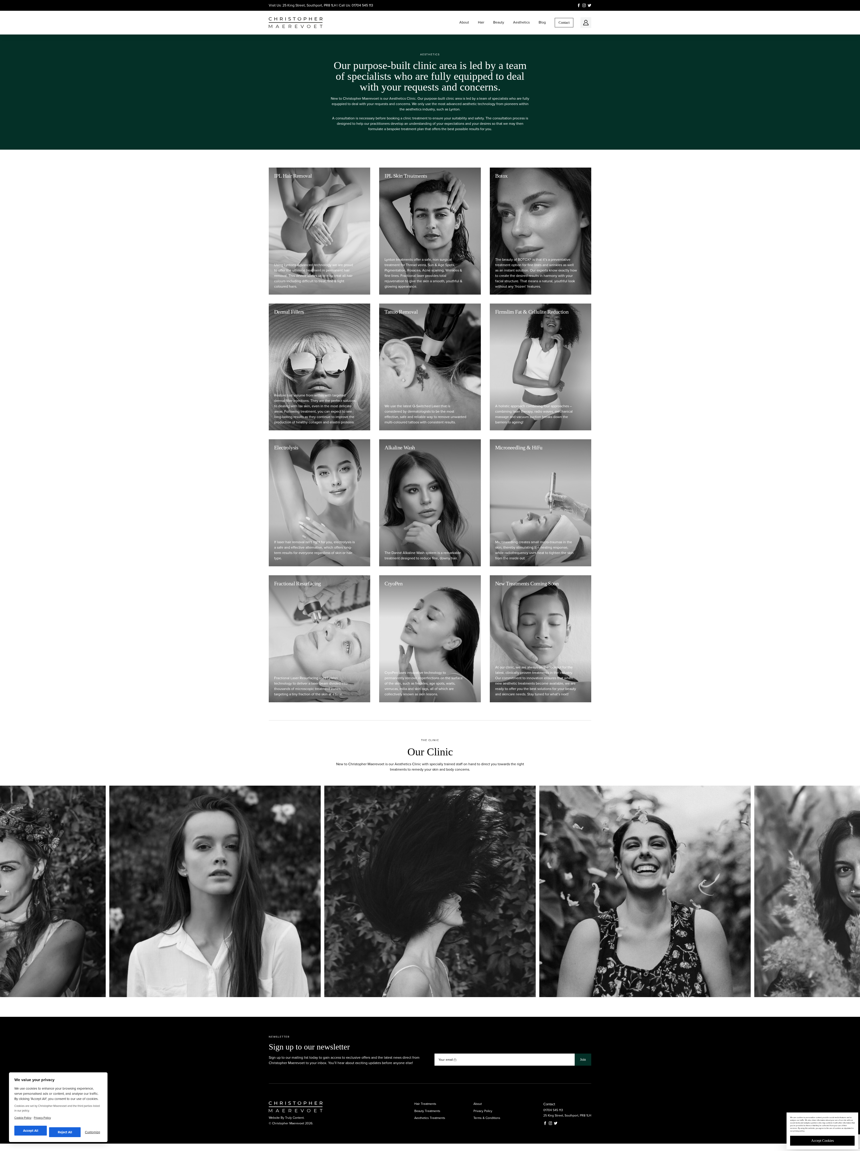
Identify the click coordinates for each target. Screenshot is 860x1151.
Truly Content (294, 1117)
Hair (481, 22)
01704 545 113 (362, 5)
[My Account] (585, 22)
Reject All (65, 1132)
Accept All (30, 1130)
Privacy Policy (482, 1111)
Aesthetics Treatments (429, 1118)
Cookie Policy (22, 1118)
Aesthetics (521, 22)
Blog (542, 22)
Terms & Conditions (486, 1118)
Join (583, 1059)
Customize (92, 1132)
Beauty (498, 22)
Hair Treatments (425, 1103)
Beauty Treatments (427, 1111)
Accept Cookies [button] (822, 1140)
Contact (564, 22)
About (464, 22)
